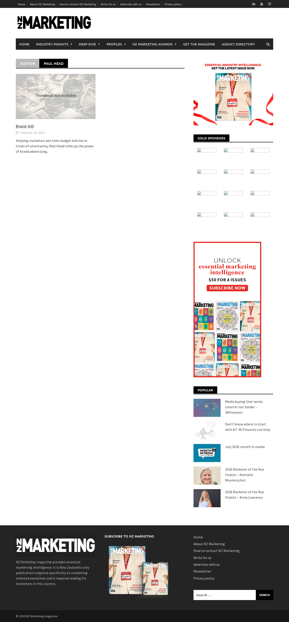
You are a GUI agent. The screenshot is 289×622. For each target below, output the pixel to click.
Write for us (108, 4)
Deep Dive (87, 44)
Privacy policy (173, 4)
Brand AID (25, 126)
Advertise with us (131, 4)
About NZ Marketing (42, 4)
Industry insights (52, 44)
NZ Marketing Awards (152, 44)
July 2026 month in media (245, 446)
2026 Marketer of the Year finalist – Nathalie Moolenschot (244, 474)
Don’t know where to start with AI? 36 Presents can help (247, 427)
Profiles (114, 44)
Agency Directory (238, 44)
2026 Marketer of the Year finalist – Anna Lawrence (244, 495)
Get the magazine (199, 44)
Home (21, 4)
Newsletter (153, 4)
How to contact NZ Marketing (78, 4)
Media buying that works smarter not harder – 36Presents (244, 407)
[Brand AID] (56, 96)
